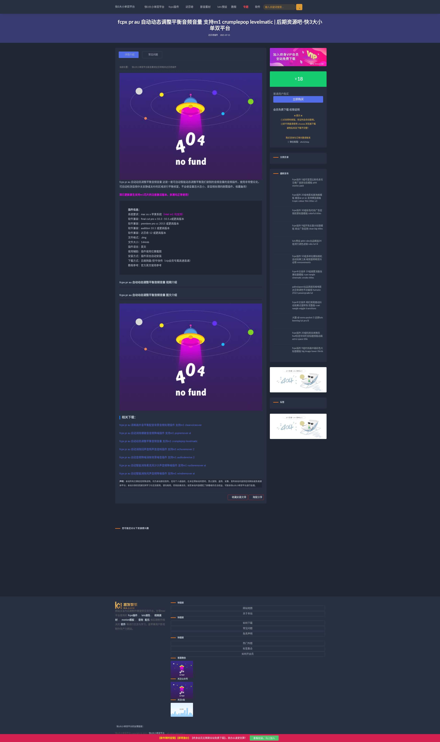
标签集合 (247, 648)
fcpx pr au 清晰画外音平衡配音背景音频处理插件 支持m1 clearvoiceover (160, 425)
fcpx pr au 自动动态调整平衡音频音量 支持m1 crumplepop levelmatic (158, 441)
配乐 (147, 620)
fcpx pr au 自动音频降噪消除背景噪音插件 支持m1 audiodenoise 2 (157, 457)
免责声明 (247, 634)
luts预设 (222, 7)
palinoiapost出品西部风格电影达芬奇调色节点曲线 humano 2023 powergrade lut (307, 290)
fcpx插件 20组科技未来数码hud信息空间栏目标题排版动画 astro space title (307, 336)
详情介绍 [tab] (129, 54)
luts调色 (146, 615)
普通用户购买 (281, 94)
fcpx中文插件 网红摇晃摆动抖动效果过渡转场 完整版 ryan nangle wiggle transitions (307, 305)
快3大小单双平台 (125, 7)
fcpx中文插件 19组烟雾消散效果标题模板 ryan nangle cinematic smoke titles (307, 275)
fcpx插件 (174, 7)
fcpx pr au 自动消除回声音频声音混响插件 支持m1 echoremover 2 (156, 449)
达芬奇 (190, 7)
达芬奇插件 (213, 35)
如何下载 (247, 623)
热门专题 (247, 643)
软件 (257, 7)
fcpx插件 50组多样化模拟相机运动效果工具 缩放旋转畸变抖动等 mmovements (307, 259)
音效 (140, 620)
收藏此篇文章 (238, 497)
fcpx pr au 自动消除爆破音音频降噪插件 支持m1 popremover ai (155, 433)
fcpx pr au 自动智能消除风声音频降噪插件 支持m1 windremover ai (157, 473)
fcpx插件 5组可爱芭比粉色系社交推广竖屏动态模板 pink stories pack (307, 183)
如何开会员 (248, 654)
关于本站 (247, 613)
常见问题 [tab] (153, 54)
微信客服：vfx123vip (299, 142)
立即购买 (298, 99)
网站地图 (247, 608)
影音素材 (205, 7)
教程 (233, 7)
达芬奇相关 (161, 67)
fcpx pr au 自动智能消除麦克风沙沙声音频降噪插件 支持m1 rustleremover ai (162, 465)
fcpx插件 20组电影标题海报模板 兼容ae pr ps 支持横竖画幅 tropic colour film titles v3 (307, 198)
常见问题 (247, 628)
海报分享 (257, 497)
